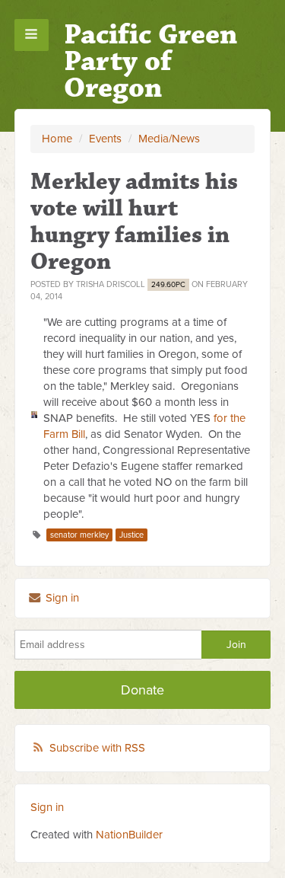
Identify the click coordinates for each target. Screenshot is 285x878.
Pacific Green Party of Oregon (150, 61)
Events (105, 138)
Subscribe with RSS (97, 748)
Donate (142, 690)
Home (57, 138)
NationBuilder (129, 834)
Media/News (169, 138)
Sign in (61, 598)
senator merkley (79, 535)
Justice (131, 535)
